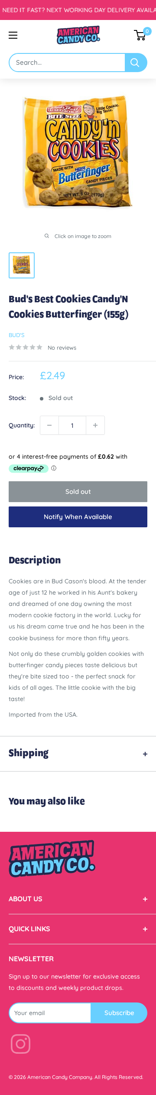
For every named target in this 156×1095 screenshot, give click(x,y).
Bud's (16, 334)
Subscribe (119, 1013)
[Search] (136, 62)
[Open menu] (13, 35)
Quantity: (22, 425)
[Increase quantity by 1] (95, 425)
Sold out (78, 491)
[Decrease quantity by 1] (49, 425)
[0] (140, 35)
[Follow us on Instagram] (20, 1045)
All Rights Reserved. (118, 1077)
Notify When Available (78, 517)
